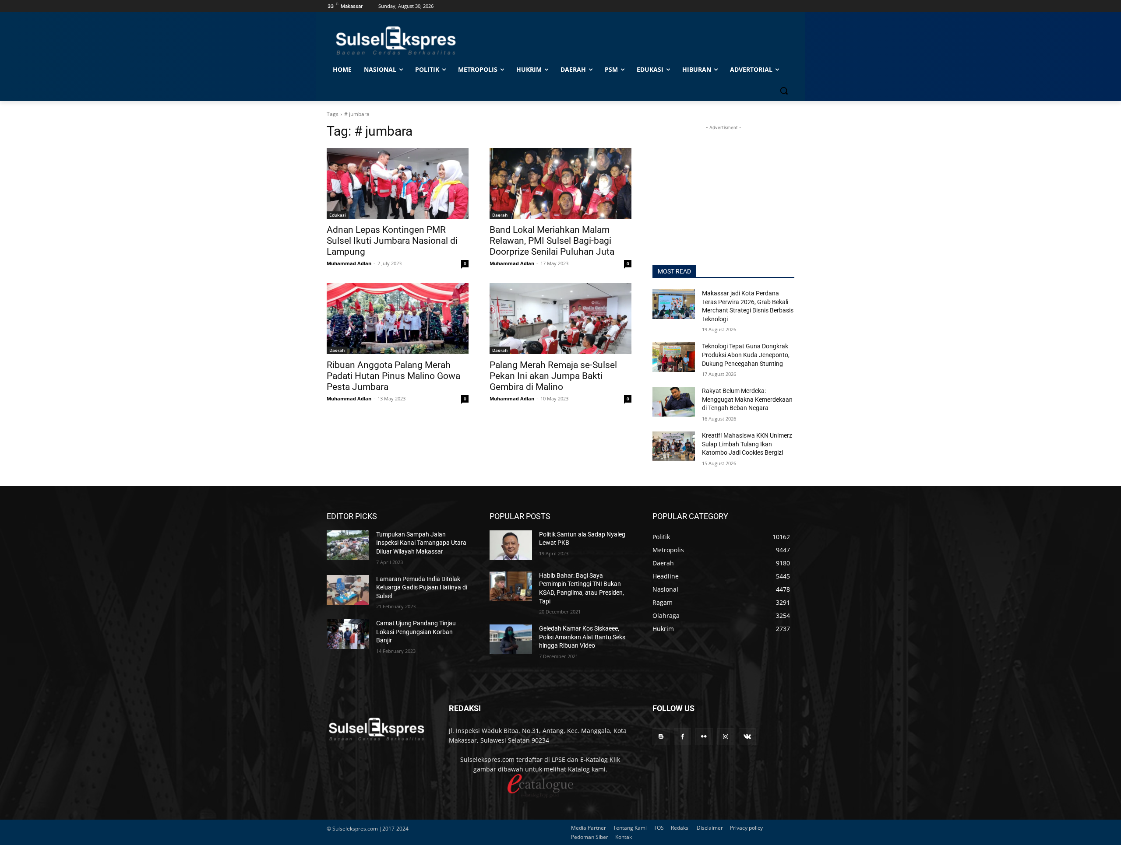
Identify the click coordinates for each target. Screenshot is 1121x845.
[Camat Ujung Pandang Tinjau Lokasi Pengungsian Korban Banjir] (348, 634)
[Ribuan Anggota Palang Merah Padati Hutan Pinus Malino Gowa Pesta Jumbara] (398, 318)
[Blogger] (661, 736)
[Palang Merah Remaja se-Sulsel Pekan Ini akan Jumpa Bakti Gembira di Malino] (560, 318)
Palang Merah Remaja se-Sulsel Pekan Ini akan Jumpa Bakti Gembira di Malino (553, 376)
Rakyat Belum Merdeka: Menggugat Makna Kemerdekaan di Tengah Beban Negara (747, 399)
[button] (783, 90)
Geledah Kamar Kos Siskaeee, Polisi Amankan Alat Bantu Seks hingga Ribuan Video (582, 637)
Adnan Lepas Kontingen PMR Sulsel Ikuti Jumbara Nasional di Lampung (392, 240)
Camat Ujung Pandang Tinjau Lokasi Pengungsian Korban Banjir (416, 632)
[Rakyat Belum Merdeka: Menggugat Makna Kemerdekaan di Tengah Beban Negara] (673, 402)
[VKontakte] (747, 736)
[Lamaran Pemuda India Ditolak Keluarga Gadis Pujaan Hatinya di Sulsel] (348, 590)
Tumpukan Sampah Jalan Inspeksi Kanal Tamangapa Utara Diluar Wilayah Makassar (421, 543)
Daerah (500, 215)
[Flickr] (703, 736)
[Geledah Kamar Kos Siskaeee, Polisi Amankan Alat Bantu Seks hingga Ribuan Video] (511, 639)
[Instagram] (725, 736)
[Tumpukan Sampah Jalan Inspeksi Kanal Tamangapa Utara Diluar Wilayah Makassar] (348, 545)
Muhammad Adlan (349, 263)
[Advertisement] (723, 187)
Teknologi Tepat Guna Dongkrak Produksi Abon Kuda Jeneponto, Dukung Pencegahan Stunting (746, 355)
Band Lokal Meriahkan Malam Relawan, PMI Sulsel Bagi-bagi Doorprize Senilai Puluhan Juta (552, 240)
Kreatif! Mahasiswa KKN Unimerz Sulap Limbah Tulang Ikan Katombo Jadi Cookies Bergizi (747, 444)
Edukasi (337, 215)
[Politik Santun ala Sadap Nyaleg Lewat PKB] (511, 545)
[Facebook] (682, 736)
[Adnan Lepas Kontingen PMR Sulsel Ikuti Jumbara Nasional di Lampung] (398, 183)
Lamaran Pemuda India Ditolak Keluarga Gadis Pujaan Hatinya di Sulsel (421, 587)
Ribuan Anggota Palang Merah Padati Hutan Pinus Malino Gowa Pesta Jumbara (393, 376)
